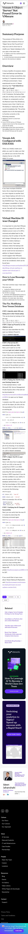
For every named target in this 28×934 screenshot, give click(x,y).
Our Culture (6, 824)
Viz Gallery (5, 883)
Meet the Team (7, 860)
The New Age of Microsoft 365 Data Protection (13, 626)
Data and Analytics (8, 840)
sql (18, 596)
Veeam (5, 600)
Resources (4, 873)
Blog (3, 876)
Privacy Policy (5, 912)
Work (3, 834)
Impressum (4, 923)
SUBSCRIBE (18, 930)
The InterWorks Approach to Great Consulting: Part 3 (20, 784)
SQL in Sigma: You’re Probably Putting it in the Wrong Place (14, 613)
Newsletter (5, 892)
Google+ (4, 795)
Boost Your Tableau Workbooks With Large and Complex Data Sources (13, 634)
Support (4, 902)
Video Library (6, 886)
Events (4, 879)
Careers (4, 863)
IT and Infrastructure (8, 843)
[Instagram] (6, 812)
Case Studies (6, 846)
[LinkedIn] (3, 812)
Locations (5, 866)
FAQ (2, 919)
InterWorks (9, 3)
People (3, 857)
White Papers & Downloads (11, 889)
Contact (3, 899)
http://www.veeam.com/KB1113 (17, 570)
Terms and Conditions (8, 915)
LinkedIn (8, 794)
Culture (3, 817)
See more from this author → (20, 792)
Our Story (5, 820)
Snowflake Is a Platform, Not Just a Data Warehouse (13, 620)
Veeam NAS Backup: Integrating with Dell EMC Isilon (20, 774)
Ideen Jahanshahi (7, 24)
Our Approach (6, 827)
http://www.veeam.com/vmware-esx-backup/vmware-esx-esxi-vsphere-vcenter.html (14, 584)
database (11, 596)
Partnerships (6, 850)
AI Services (5, 837)
